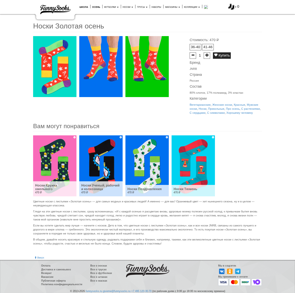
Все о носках (98, 265)
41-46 (208, 47)
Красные (239, 104)
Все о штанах (98, 276)
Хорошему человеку (239, 112)
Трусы (141, 7)
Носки (127, 7)
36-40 (195, 47)
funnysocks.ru (94, 291)
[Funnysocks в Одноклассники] (230, 271)
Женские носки (222, 104)
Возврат (46, 273)
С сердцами (197, 112)
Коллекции (191, 7)
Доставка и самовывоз (56, 269)
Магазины (171, 7)
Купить (224, 55)
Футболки (110, 7)
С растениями (250, 108)
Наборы (156, 7)
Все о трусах (98, 269)
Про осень (233, 108)
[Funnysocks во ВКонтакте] (222, 271)
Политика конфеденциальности (61, 284)
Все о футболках (101, 273)
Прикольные (216, 108)
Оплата (45, 265)
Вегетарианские (200, 104)
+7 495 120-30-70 (141, 291)
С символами (216, 112)
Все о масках (98, 280)
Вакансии (47, 276)
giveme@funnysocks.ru (116, 291)
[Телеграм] (237, 271)
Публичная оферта (53, 280)
